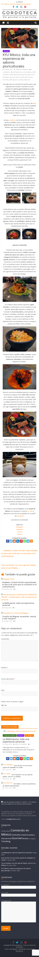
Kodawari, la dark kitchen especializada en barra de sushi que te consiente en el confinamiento (19, 553)
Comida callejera (5, 831)
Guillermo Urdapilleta (22, 69)
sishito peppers (13, 80)
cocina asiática (27, 72)
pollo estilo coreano (27, 77)
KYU (33, 74)
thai (29, 80)
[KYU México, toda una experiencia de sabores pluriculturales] (6, 783)
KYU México (6, 77)
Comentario (5, 639)
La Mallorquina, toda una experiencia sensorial (18, 604)
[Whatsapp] (24, 541)
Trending (5, 841)
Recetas (25, 838)
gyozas (29, 74)
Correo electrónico (8, 679)
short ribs (5, 80)
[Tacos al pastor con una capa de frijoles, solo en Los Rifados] (5, 774)
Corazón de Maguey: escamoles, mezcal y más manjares (19, 617)
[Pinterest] (21, 541)
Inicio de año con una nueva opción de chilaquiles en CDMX (17, 766)
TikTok (19, 532)
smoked (21, 80)
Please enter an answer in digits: (12, 702)
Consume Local (18, 834)
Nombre (4, 667)
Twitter (19, 534)
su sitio (30, 511)
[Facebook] (7, 541)
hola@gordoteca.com (13, 819)
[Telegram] (28, 541)
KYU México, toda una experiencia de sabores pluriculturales (19, 785)
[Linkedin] (17, 541)
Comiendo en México (10, 735)
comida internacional (15, 74)
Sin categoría (29, 735)
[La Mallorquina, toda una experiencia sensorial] (19, 594)
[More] (31, 541)
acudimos (12, 120)
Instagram (19, 527)
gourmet (24, 74)
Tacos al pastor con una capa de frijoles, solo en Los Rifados (18, 566)
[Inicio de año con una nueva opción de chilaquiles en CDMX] (7, 765)
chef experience (17, 72)
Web (2, 690)
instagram (20, 516)
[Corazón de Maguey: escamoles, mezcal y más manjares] (14, 613)
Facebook (19, 529)
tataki (25, 80)
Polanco (18, 77)
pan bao (12, 77)
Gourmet (6, 51)
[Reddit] (14, 541)
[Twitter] (11, 541)
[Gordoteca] (3, 23)
